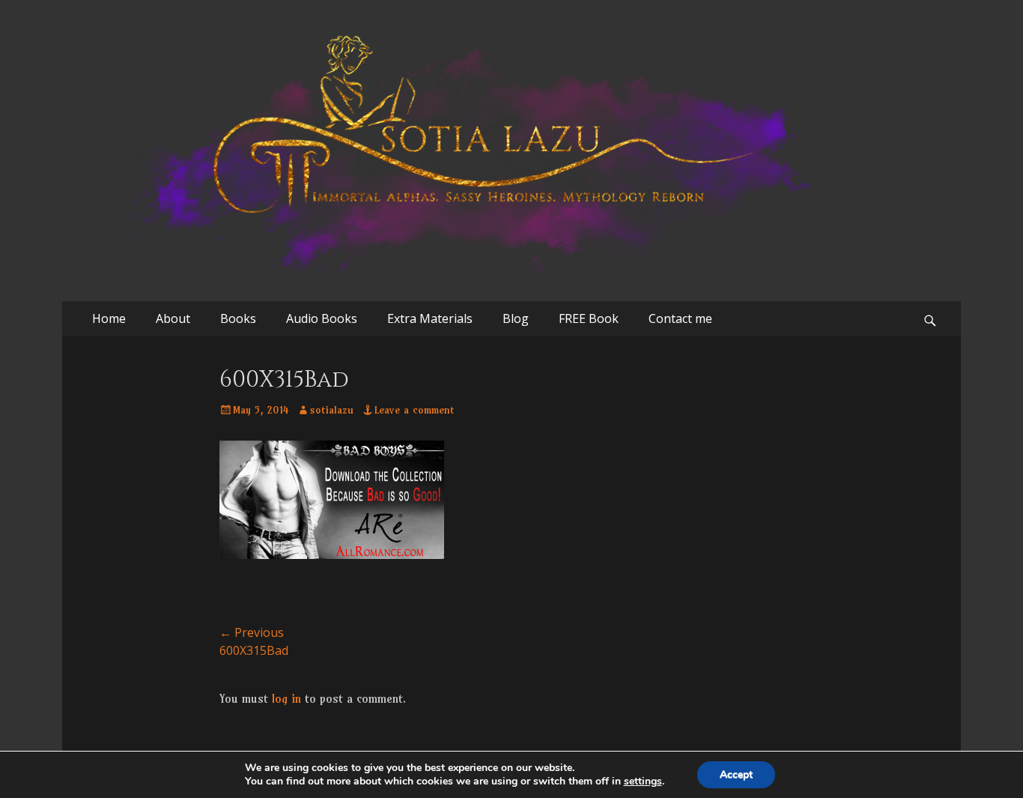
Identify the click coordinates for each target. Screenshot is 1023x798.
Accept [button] (736, 774)
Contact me (680, 318)
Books (238, 318)
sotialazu (331, 410)
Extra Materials (430, 318)
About (173, 318)
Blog (516, 318)
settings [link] (643, 781)
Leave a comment (414, 410)
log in (286, 698)
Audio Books (321, 318)
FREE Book (589, 318)
